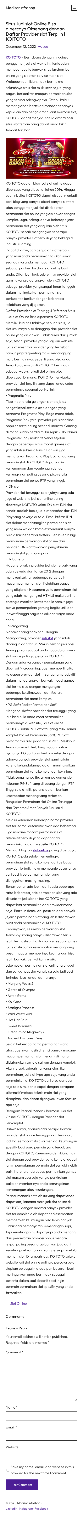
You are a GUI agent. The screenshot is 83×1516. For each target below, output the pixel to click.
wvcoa (43, 46)
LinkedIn (11, 1508)
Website (12, 1447)
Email (11, 1427)
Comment (14, 1352)
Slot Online (18, 1303)
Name (12, 1407)
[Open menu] (74, 8)
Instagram (26, 1508)
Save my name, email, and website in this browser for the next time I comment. (42, 1470)
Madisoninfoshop (20, 7)
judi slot (47, 638)
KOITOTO (13, 57)
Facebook (41, 1508)
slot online (40, 850)
